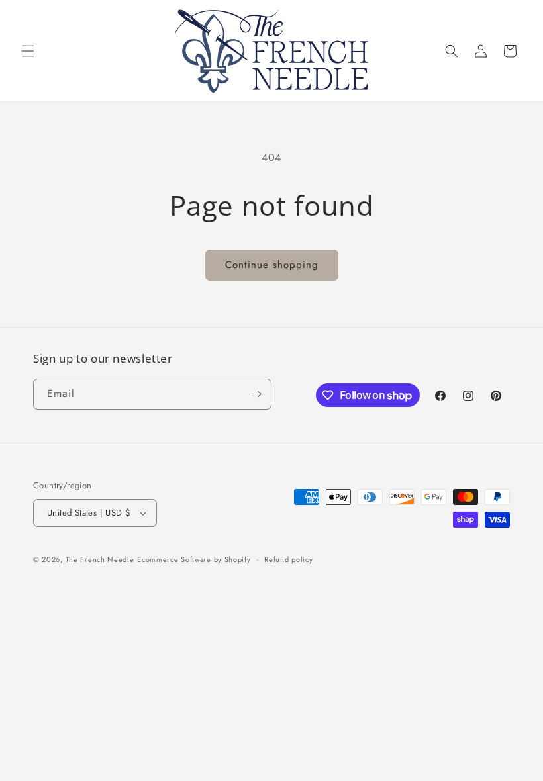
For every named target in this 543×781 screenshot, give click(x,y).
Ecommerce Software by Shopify (193, 559)
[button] (27, 51)
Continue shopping (272, 264)
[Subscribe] (256, 394)
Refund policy (288, 559)
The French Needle (100, 559)
